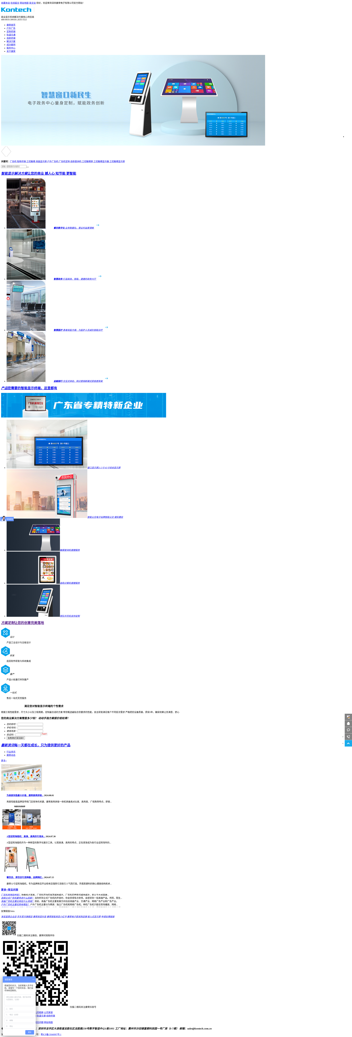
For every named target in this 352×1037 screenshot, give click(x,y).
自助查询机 (75, 161)
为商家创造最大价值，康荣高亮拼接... (25, 795)
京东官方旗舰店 (24, 916)
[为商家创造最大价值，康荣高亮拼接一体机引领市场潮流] (21, 790)
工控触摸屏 (87, 161)
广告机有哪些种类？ (11, 899)
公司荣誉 (48, 1012)
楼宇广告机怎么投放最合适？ (15, 896)
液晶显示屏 (41, 161)
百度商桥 (348, 717)
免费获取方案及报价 (16, 738)
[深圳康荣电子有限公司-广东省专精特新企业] (83, 417)
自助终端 (11, 38)
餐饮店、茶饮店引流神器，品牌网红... (25, 877)
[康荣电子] (17, 10)
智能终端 (21, 161)
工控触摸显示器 (101, 161)
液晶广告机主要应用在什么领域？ (17, 906)
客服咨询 (348, 730)
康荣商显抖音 (39, 916)
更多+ (4, 760)
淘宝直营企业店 (8, 916)
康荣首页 (11, 25)
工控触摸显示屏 (117, 161)
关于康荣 (11, 51)
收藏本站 (5, 3)
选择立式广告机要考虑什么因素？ (17, 903)
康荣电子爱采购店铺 (77, 916)
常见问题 (39, 1022)
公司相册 (39, 1012)
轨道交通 (11, 35)
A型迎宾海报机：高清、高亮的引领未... (26, 836)
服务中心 (11, 48)
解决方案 (11, 41)
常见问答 (9, 889)
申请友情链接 (107, 916)
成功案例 (11, 45)
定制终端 (11, 31)
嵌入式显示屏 (94, 916)
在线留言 (14, 3)
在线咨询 (348, 723)
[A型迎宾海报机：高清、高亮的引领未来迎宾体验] (21, 831)
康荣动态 (11, 755)
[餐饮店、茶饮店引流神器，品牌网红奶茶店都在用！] (21, 872)
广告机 (13, 161)
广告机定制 (64, 161)
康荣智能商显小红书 (57, 916)
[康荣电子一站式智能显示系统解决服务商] (133, 145)
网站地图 (24, 3)
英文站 (32, 3)
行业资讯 (11, 752)
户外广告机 (52, 161)
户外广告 (11, 28)
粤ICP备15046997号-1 (51, 1034)
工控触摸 (30, 161)
